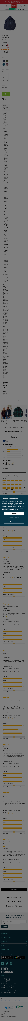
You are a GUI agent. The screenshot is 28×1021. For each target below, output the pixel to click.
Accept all (14, 513)
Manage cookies (14, 521)
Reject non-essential (14, 517)
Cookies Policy (14, 509)
